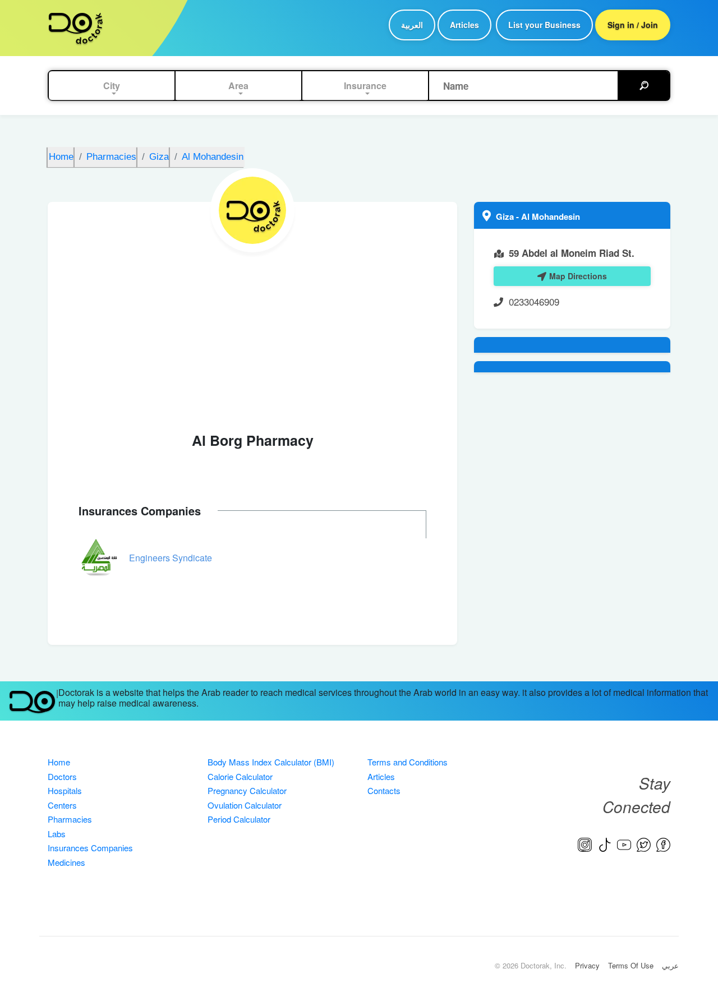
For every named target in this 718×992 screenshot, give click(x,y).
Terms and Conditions (407, 762)
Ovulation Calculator (245, 805)
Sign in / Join (632, 24)
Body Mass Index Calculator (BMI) (271, 762)
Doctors (62, 776)
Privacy (587, 965)
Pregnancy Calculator (247, 790)
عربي (670, 965)
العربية (412, 24)
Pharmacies (70, 819)
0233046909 (534, 301)
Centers (62, 805)
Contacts (384, 790)
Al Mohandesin (550, 216)
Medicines (66, 862)
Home (59, 762)
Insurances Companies (90, 847)
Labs (57, 833)
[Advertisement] (252, 336)
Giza (506, 216)
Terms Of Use (630, 965)
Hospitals (65, 790)
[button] (111, 85)
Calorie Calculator (240, 776)
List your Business (544, 24)
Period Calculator (239, 819)
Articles (464, 24)
